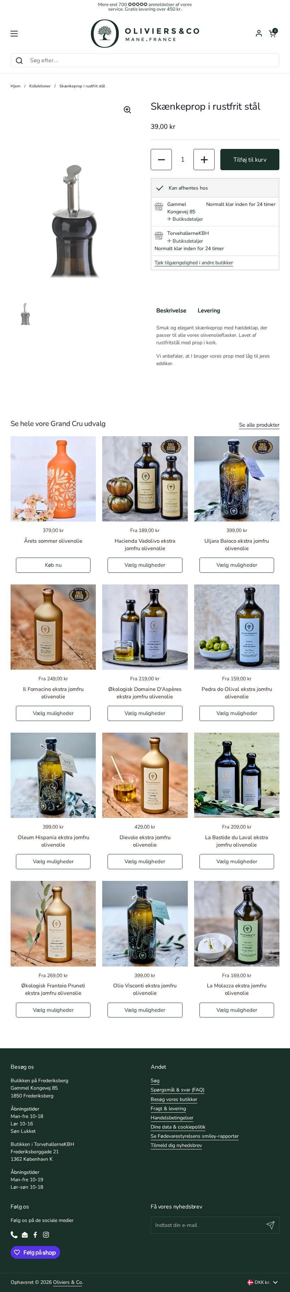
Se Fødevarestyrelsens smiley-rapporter (195, 1136)
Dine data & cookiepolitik (178, 1127)
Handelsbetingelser (172, 1117)
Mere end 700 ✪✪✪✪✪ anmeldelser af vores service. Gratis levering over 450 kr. (145, 7)
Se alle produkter (259, 424)
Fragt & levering (168, 1108)
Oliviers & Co (67, 1282)
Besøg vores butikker (174, 1099)
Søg (155, 1080)
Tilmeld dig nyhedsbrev (176, 1145)
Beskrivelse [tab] (171, 311)
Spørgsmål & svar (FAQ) (177, 1089)
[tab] (185, 219)
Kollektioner (40, 86)
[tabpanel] (215, 345)
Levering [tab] (209, 311)
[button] (272, 34)
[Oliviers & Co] (145, 33)
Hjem (16, 86)
